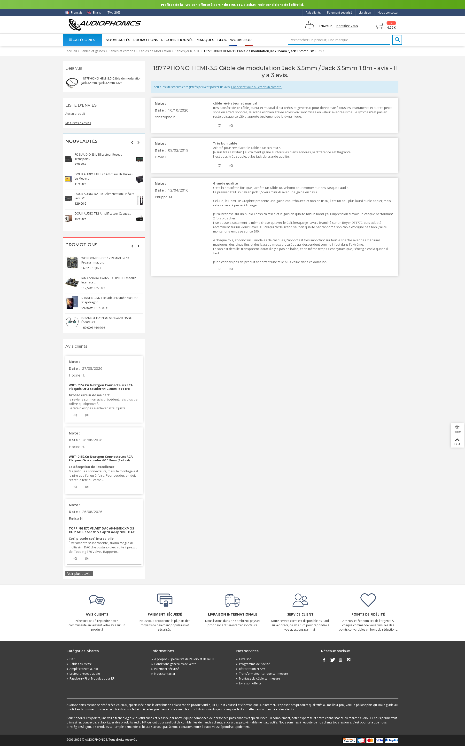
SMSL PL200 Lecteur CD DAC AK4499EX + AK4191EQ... (108, 300)
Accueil (72, 51)
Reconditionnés (177, 40)
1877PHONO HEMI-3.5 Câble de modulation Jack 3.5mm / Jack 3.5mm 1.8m (111, 80)
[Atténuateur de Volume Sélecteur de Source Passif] (72, 179)
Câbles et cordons (121, 51)
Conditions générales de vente (173, 664)
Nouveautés (118, 40)
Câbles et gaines (92, 51)
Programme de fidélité (253, 664)
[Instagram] (349, 660)
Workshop (241, 40)
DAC (71, 659)
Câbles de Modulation (155, 51)
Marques (205, 40)
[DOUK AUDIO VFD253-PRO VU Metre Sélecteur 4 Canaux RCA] (72, 159)
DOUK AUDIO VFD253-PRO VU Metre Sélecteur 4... (106, 156)
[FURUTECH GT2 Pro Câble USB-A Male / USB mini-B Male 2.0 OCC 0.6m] (72, 282)
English (97, 12)
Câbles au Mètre (79, 664)
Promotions (145, 40)
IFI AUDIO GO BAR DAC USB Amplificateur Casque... (109, 320)
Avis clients (313, 12)
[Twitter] (332, 660)
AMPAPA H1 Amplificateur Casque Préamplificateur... (104, 215)
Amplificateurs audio (82, 669)
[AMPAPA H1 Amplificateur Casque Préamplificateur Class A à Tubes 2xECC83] (72, 218)
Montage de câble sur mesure (258, 678)
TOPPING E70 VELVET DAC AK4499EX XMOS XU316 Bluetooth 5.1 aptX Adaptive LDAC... (103, 530)
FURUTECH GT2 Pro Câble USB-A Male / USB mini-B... (111, 280)
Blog (222, 40)
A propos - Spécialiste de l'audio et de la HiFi (183, 659)
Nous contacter (388, 12)
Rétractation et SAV (250, 669)
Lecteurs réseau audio (83, 674)
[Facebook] (324, 660)
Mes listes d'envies (78, 123)
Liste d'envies (81, 105)
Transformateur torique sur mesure (262, 674)
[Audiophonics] (104, 25)
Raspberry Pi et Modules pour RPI (91, 678)
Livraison (365, 12)
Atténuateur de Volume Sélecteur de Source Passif (111, 176)
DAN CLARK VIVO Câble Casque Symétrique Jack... (110, 196)
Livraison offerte (249, 683)
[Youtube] (340, 660)
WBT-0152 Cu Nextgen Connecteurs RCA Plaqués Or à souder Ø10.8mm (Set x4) (101, 387)
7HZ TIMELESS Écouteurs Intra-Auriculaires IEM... (110, 260)
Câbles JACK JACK (187, 51)
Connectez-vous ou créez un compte (256, 87)
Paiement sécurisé (339, 12)
